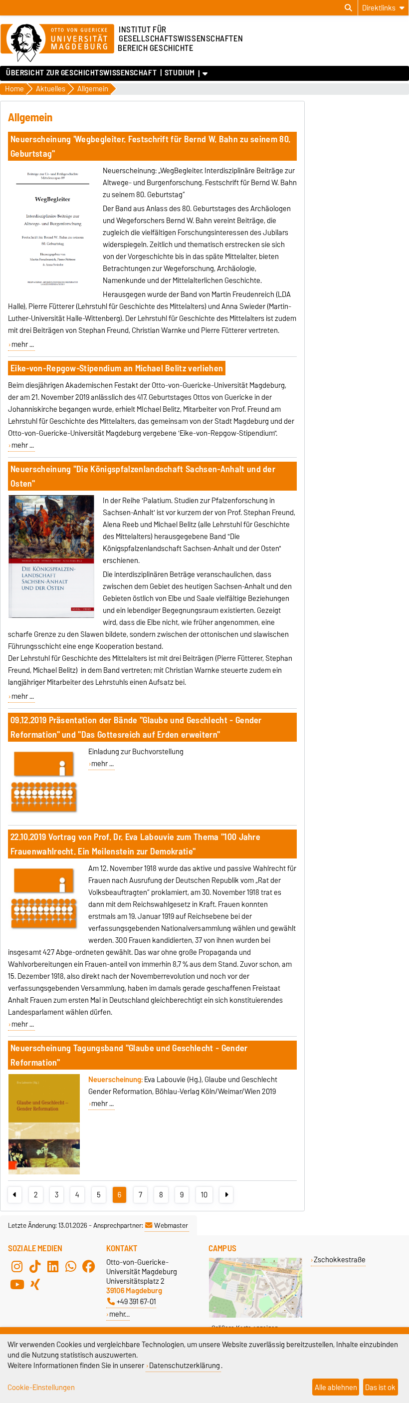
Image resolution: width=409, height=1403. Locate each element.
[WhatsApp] (71, 1266)
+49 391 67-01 (136, 1301)
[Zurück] (14, 1195)
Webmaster (171, 1225)
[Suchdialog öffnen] (348, 8)
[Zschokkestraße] (255, 1315)
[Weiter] (226, 1195)
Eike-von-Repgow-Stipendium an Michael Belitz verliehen (116, 368)
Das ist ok (380, 1387)
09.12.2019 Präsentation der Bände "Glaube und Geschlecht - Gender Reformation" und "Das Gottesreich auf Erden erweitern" (136, 727)
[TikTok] (35, 1266)
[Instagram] (17, 1266)
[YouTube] (17, 1284)
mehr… (119, 1314)
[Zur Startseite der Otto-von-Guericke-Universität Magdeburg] (57, 43)
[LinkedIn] (53, 1266)
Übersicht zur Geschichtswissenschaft (81, 73)
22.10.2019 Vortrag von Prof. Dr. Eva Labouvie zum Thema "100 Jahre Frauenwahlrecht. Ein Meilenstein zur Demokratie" (135, 844)
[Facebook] (89, 1266)
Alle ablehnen (336, 1387)
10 (204, 1195)
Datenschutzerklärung (184, 1365)
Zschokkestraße (340, 1259)
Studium (180, 73)
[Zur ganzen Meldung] (51, 292)
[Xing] (35, 1284)
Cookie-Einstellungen (41, 1387)
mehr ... (22, 344)
